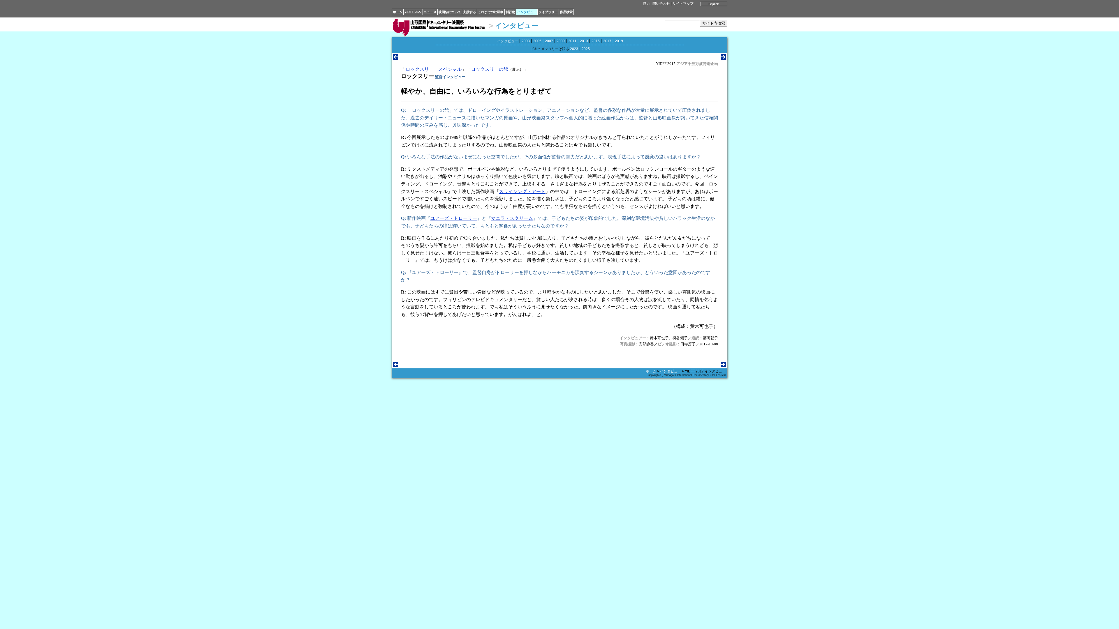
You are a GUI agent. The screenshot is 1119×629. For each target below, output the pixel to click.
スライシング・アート (522, 191)
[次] (723, 58)
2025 (586, 49)
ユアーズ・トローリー (453, 218)
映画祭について (450, 12)
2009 (561, 41)
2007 (549, 41)
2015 (596, 41)
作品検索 (566, 12)
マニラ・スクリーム (512, 218)
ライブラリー (548, 12)
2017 (607, 41)
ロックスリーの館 (489, 69)
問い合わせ (661, 3)
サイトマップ (683, 3)
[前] (395, 58)
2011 (572, 41)
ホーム (397, 12)
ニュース (430, 12)
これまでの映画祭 (491, 12)
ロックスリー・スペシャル (434, 69)
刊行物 (510, 12)
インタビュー (526, 12)
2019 (619, 41)
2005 (537, 41)
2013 (584, 41)
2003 (526, 41)
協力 (646, 3)
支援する (469, 12)
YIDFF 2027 (413, 12)
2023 (574, 49)
